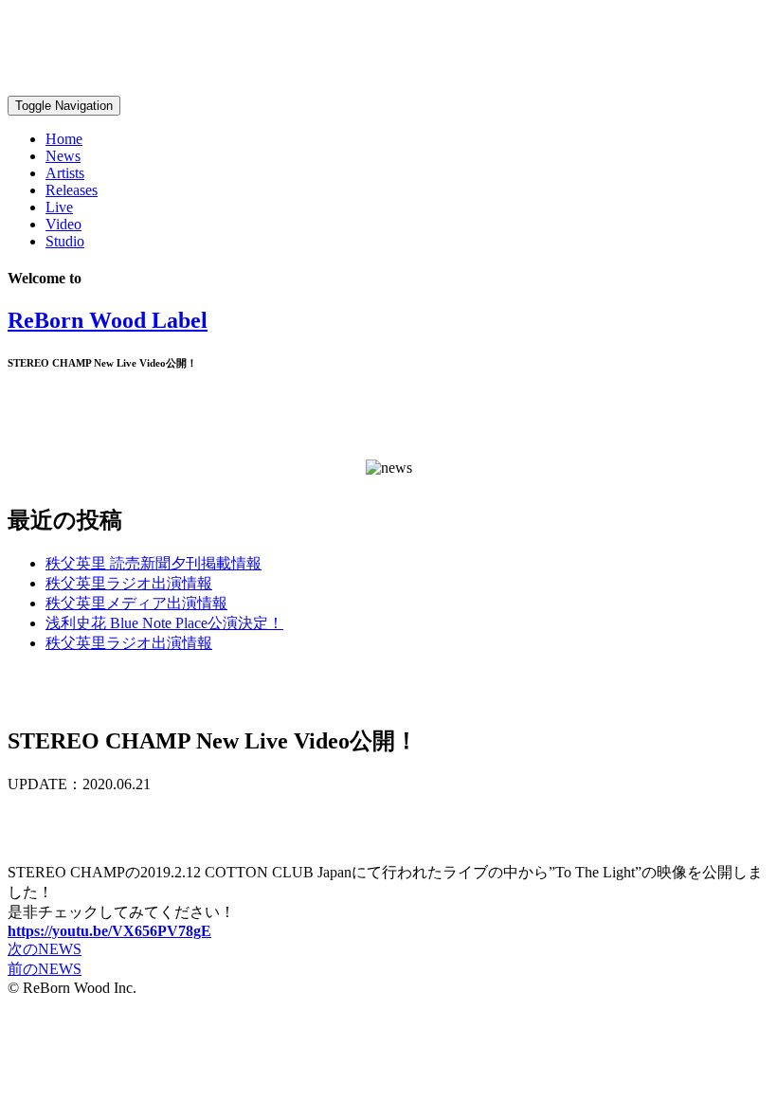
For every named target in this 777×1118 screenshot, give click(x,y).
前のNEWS (44, 969)
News (63, 156)
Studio (64, 241)
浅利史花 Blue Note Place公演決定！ (164, 623)
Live (59, 207)
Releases (71, 190)
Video (63, 224)
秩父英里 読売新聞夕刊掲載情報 (153, 563)
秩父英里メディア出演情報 (136, 603)
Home (63, 139)
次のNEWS (44, 949)
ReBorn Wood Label (108, 320)
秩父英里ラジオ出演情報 (128, 583)
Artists (64, 173)
